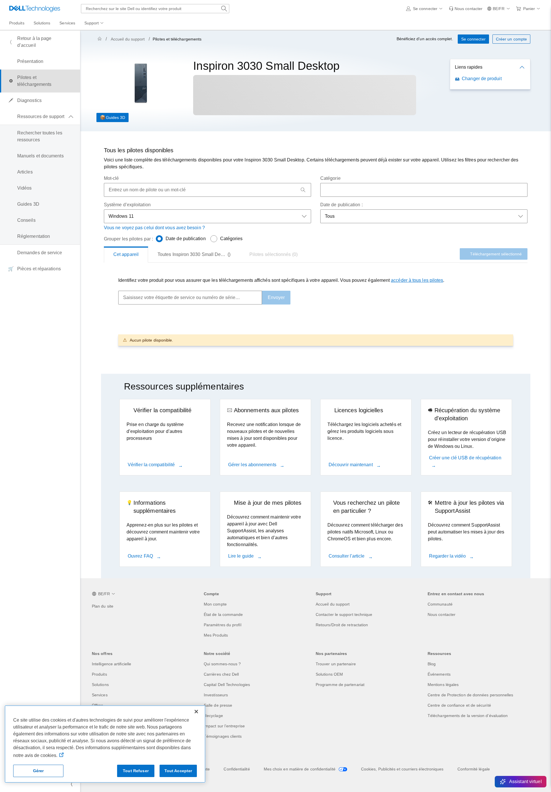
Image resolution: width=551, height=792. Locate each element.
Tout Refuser (136, 770)
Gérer (38, 770)
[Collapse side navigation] (71, 784)
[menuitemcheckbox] (40, 117)
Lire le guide (241, 556)
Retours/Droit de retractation (342, 625)
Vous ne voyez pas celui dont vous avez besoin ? (154, 227)
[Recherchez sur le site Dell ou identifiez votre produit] (224, 8)
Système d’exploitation (127, 204)
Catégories (231, 238)
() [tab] (195, 254)
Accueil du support (128, 39)
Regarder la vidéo (448, 556)
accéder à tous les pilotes (417, 280)
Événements (439, 674)
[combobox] (155, 8)
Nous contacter (441, 614)
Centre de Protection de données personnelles (470, 695)
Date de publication (186, 238)
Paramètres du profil (222, 625)
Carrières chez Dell (221, 674)
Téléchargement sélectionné (496, 254)
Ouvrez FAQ (141, 556)
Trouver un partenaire (336, 664)
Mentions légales (443, 684)
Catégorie (330, 178)
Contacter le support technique (344, 614)
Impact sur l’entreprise (224, 726)
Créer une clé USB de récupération (465, 457)
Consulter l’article (347, 556)
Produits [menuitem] (16, 23)
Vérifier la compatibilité (152, 464)
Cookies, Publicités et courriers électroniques (402, 769)
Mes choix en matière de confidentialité (300, 769)
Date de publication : (341, 204)
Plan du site (102, 606)
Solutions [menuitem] (42, 23)
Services (100, 695)
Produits (99, 674)
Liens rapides (468, 67)
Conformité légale (473, 769)
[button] (425, 9)
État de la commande (223, 614)
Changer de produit (481, 78)
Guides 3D (115, 117)
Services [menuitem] (67, 23)
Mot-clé (111, 178)
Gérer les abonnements (253, 464)
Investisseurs (216, 695)
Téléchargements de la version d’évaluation (468, 715)
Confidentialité (237, 769)
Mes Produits (216, 635)
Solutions (100, 684)
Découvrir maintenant (351, 464)
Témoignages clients (223, 736)
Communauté (440, 604)
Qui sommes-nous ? (222, 664)
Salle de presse (218, 705)
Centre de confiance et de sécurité (459, 705)
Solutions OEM (329, 674)
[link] (466, 9)
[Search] (303, 189)
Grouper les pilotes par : (128, 238)
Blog (432, 664)
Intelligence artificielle (111, 664)
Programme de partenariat (340, 684)
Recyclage (213, 715)
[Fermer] (196, 711)
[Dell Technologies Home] (35, 9)
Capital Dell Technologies (227, 684)
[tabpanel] (315, 311)
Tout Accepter (178, 770)
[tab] (126, 254)
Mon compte (215, 604)
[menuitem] (94, 23)
